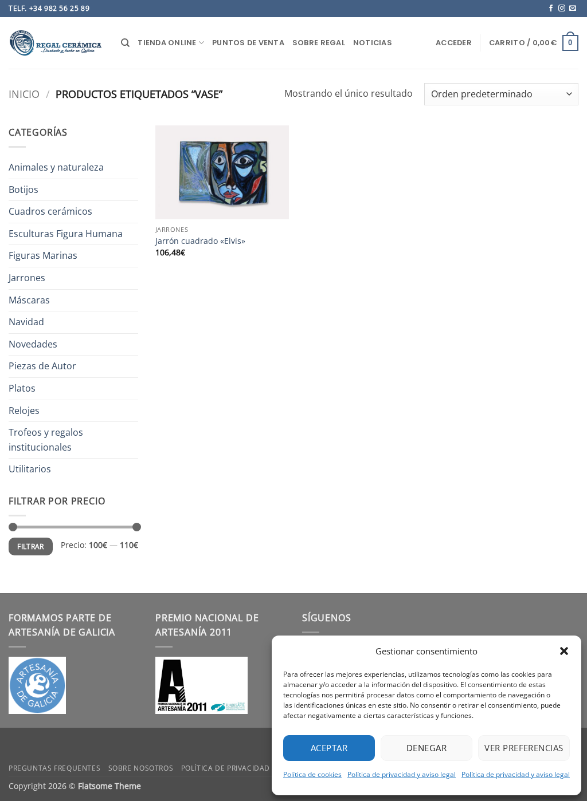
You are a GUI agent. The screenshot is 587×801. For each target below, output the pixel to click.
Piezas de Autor (42, 366)
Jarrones (27, 277)
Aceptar (329, 747)
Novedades (33, 344)
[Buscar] (125, 43)
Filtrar (30, 546)
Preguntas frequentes (54, 768)
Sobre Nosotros (141, 768)
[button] (564, 651)
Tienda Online (167, 43)
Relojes (24, 410)
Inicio (24, 93)
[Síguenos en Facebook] (550, 9)
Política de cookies (312, 774)
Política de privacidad (225, 768)
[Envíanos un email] (572, 9)
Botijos (23, 189)
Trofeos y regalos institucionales (46, 439)
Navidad (26, 321)
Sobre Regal (318, 43)
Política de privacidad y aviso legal (401, 774)
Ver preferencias (523, 747)
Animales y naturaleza (56, 167)
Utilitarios (30, 469)
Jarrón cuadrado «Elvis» (200, 241)
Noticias (372, 43)
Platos (22, 388)
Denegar (426, 747)
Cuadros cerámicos (50, 211)
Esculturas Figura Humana (66, 233)
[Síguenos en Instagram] (561, 9)
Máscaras (29, 300)
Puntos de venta (248, 43)
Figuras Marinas (43, 255)
